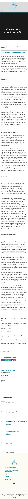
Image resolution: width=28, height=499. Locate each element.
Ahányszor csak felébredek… (12, 442)
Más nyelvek (8, 479)
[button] (2, 11)
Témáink (7, 476)
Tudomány (15, 24)
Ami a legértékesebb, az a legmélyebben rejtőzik (16, 421)
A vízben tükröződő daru (11, 400)
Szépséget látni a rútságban (12, 411)
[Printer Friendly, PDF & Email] (5, 351)
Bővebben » (8, 403)
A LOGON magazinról (10, 467)
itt (20, 495)
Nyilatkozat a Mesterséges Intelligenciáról (11, 471)
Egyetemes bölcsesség (11, 474)
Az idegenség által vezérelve (12, 431)
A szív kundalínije (10, 452)
